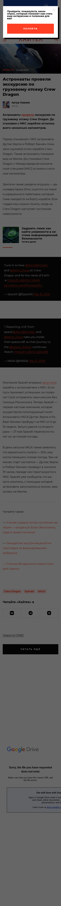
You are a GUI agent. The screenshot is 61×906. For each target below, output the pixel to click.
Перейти (30, 28)
